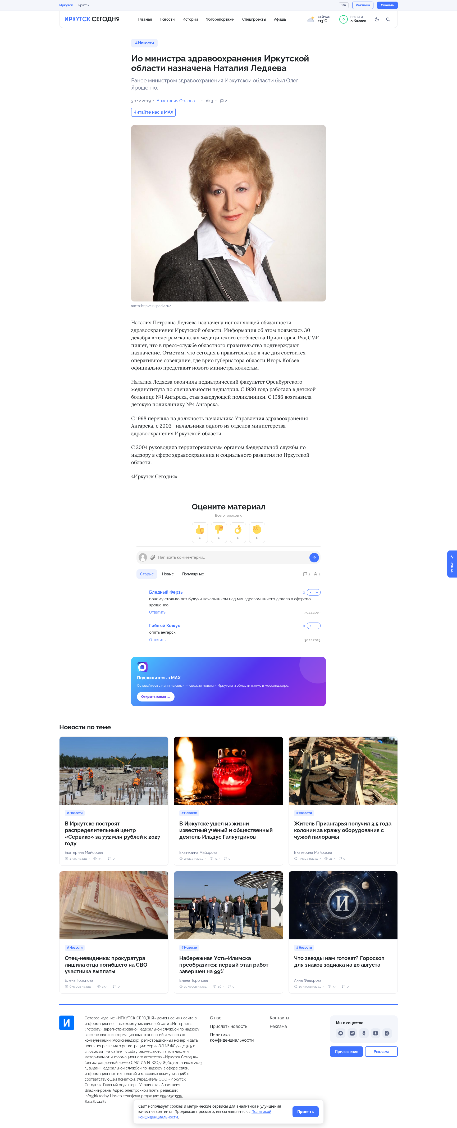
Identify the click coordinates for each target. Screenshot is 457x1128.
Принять (305, 1111)
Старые (147, 574)
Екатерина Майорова (84, 852)
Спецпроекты (254, 19)
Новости (167, 19)
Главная (145, 19)
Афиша (280, 19)
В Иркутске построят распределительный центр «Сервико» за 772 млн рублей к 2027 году (112, 833)
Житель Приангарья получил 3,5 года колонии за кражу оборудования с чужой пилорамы (342, 830)
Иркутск (66, 5)
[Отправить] (314, 557)
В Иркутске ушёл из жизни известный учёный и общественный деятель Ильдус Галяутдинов (226, 830)
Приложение (346, 1051)
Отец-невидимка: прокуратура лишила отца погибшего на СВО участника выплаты (106, 965)
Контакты (279, 1017)
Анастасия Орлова (176, 100)
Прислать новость (228, 1026)
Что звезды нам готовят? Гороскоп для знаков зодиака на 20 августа (339, 961)
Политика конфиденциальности (232, 1037)
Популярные (193, 574)
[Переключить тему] (377, 19)
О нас (215, 1017)
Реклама (278, 1026)
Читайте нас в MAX (153, 112)
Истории (190, 19)
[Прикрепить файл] (153, 557)
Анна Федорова (308, 980)
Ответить (157, 612)
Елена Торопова (79, 980)
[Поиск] (388, 19)
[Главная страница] (92, 19)
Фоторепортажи (220, 19)
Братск (83, 5)
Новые (167, 574)
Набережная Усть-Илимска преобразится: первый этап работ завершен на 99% (223, 965)
